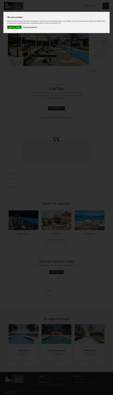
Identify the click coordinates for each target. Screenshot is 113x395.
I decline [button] (17, 27)
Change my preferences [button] (30, 27)
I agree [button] (10, 27)
